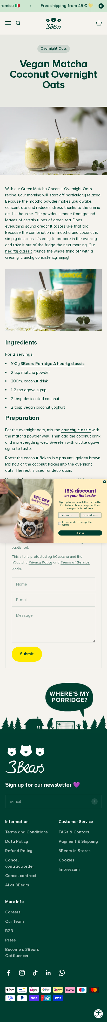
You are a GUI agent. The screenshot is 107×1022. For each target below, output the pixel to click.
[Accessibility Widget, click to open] (98, 1013)
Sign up (80, 533)
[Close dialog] (104, 481)
